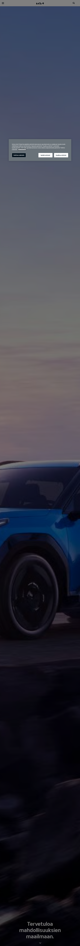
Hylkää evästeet (45, 155)
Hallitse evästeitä (19, 155)
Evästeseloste (22, 149)
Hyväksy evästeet (61, 155)
